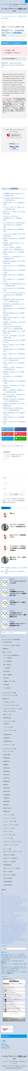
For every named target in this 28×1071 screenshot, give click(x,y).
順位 (11, 942)
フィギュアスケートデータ (9, 695)
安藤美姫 (16, 929)
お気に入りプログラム (8, 711)
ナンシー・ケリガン (21, 910)
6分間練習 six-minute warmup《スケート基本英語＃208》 (18, 593)
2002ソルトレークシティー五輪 (10, 868)
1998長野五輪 (6, 864)
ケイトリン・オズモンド (16, 902)
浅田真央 (5, 811)
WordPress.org (5, 1048)
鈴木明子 (16, 939)
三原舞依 (5, 798)
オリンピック (6, 849)
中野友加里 (5, 926)
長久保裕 (23, 939)
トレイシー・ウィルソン (19, 907)
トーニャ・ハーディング (8, 910)
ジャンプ (5, 904)
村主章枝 (11, 934)
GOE (3, 896)
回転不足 (4, 929)
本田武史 (14, 931)
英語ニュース (6, 652)
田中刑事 (5, 768)
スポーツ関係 (6, 661)
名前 (4, 477)
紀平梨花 (5, 788)
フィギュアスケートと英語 (9, 639)
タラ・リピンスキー (14, 904)
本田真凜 (5, 804)
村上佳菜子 (22, 931)
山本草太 (5, 778)
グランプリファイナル (9, 730)
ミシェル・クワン (6, 923)
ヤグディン (23, 923)
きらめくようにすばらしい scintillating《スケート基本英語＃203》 (12, 218)
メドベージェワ (7, 838)
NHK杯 (5, 723)
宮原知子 (5, 791)
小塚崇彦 (23, 929)
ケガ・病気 (6, 688)
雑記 (3, 889)
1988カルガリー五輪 (8, 854)
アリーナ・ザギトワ (8, 834)
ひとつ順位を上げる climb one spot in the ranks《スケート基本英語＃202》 (14, 225)
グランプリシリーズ (8, 721)
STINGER (20, 1068)
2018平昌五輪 (6, 881)
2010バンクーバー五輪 (8, 874)
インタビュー (15, 896)
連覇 (10, 939)
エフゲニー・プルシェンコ (9, 844)
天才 (10, 929)
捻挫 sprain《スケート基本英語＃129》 (11, 960)
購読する (6, 1036)
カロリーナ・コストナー (20, 899)
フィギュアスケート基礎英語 (13, 445)
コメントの (5, 1046)
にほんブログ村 (14, 149)
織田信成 (5, 781)
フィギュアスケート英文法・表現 (10, 645)
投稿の (4, 1044)
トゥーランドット (6, 907)
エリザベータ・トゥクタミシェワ (11, 841)
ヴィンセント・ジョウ (8, 818)
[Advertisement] (14, 170)
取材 (23, 926)
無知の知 (5, 698)
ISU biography (6, 642)
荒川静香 (11, 937)
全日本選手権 (6, 734)
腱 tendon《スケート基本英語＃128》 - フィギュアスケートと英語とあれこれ (14, 968)
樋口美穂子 (19, 934)
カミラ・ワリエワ (7, 751)
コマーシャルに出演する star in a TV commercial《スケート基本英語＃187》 (14, 295)
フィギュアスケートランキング (9, 16)
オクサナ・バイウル (7, 899)
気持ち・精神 (6, 674)
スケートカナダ (7, 727)
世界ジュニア (6, 714)
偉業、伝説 (6, 664)
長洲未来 (4, 942)
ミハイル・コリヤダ (8, 828)
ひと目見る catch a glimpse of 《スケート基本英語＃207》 (18, 614)
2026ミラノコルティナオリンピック (11, 851)
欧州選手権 (6, 738)
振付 (8, 931)
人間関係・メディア (8, 681)
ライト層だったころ (7, 702)
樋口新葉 (5, 801)
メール (5, 483)
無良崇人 (4, 937)
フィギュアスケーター (8, 748)
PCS (9, 896)
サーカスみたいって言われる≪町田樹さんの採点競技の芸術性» (18, 548)
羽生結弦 (4, 445)
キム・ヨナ (5, 902)
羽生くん (12, 513)
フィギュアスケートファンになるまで (11, 915)
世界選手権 (6, 717)
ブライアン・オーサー (7, 921)
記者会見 (4, 939)
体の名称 (5, 684)
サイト (4, 488)
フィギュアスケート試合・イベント (11, 708)
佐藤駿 (4, 764)
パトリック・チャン (7, 913)
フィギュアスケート (7, 692)
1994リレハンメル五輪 (8, 861)
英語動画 (5, 648)
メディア (15, 923)
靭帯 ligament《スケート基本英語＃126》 (12, 967)
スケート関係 (6, 658)
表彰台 (18, 937)
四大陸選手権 (6, 741)
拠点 (3, 931)
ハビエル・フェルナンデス (9, 824)
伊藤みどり (6, 808)
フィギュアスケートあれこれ (9, 705)
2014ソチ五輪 (6, 878)
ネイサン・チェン (7, 814)
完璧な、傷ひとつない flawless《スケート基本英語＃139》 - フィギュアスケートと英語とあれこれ (14, 957)
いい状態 (5, 668)
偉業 (18, 926)
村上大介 (4, 934)
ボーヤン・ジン (7, 831)
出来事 (21, 445)
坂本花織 (5, 794)
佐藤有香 (12, 926)
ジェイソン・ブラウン (8, 821)
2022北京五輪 (6, 885)
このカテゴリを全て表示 (14, 1013)
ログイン (3, 1043)
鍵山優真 (5, 761)
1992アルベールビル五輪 (9, 858)
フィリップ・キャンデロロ (8, 918)
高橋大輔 (5, 771)
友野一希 (5, 774)
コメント (5, 458)
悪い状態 (5, 671)
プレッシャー (18, 921)
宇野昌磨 (5, 758)
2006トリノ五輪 (7, 871)
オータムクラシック (8, 744)
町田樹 (4, 784)
